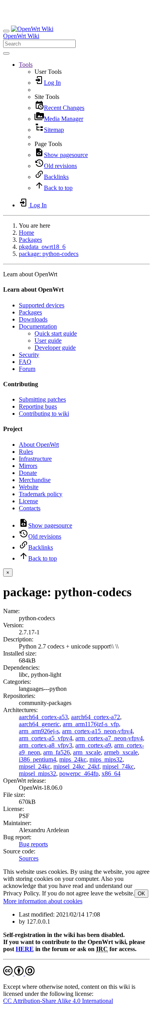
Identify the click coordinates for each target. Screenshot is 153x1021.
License (28, 501)
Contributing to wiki (44, 413)
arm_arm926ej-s (39, 731)
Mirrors (28, 465)
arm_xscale (87, 752)
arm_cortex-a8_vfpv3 (45, 745)
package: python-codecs (48, 253)
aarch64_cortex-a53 (43, 717)
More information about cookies (42, 901)
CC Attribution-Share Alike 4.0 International (58, 1000)
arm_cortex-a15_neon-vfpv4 (97, 731)
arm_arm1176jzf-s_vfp (91, 724)
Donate (28, 472)
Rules (26, 451)
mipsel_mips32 (37, 773)
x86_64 (111, 773)
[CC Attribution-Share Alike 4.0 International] (19, 973)
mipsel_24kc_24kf (76, 766)
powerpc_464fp (78, 773)
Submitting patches (42, 399)
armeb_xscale (121, 752)
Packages (30, 239)
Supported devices (41, 305)
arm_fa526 (56, 752)
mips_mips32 (105, 759)
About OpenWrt (39, 444)
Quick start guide (56, 333)
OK (141, 894)
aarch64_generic (39, 724)
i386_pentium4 (37, 759)
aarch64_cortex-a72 (95, 717)
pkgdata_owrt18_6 (42, 246)
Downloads (33, 319)
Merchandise (35, 480)
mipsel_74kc (118, 766)
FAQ (25, 361)
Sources (28, 858)
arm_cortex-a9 (93, 745)
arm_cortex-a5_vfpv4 (45, 738)
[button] (26, 64)
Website (28, 487)
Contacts (29, 508)
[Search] (6, 53)
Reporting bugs (38, 406)
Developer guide (55, 347)
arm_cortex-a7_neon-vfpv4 (109, 738)
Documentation (38, 326)
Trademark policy (40, 494)
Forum (27, 368)
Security (29, 354)
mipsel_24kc (34, 766)
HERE (25, 949)
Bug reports (33, 844)
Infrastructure (35, 458)
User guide (48, 340)
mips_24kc (72, 759)
